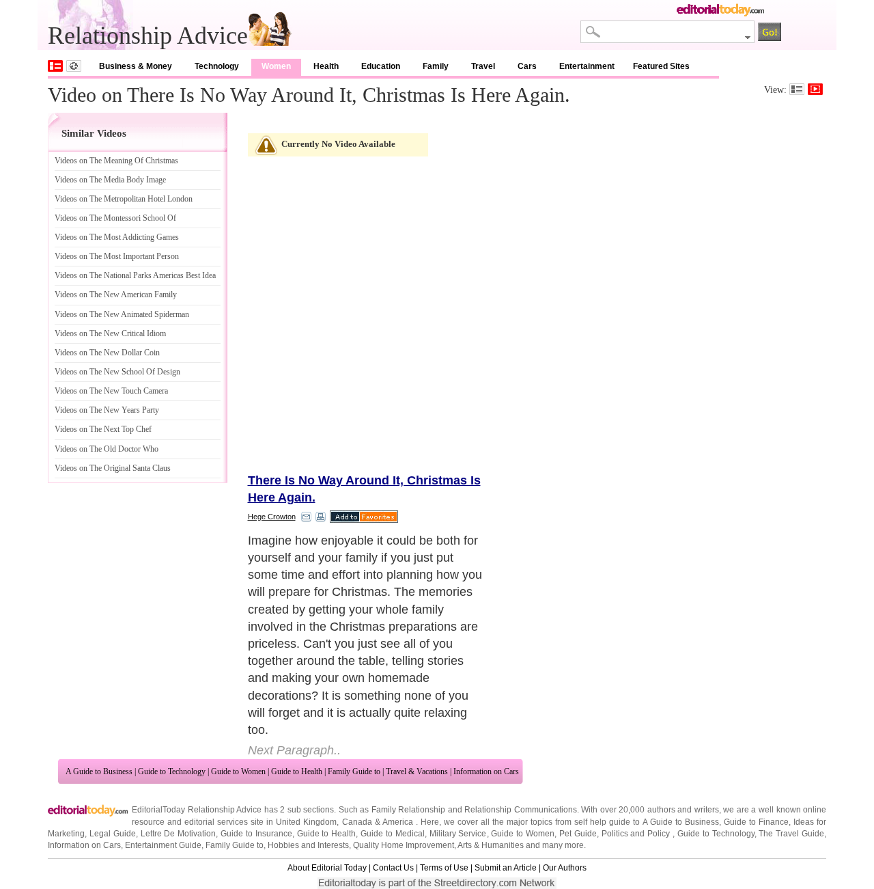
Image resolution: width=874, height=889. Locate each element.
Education (380, 66)
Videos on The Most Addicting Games (117, 237)
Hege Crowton (272, 516)
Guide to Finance (756, 822)
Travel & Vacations (417, 771)
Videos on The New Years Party (107, 410)
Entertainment (587, 66)
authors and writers (683, 810)
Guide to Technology (172, 771)
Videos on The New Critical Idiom (110, 333)
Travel (483, 66)
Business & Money (135, 66)
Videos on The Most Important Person (117, 256)
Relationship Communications (520, 810)
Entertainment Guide (163, 845)
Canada (357, 822)
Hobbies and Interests (308, 845)
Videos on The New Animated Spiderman (122, 314)
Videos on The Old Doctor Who (106, 449)
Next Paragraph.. (294, 750)
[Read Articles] (796, 89)
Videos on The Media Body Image (110, 179)
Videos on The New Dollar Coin (107, 352)
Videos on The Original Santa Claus (113, 468)
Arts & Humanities (490, 845)
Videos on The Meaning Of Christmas (116, 160)
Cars (527, 66)
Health (326, 66)
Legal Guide (112, 833)
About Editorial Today (327, 868)
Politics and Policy (637, 833)
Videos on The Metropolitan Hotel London (124, 199)
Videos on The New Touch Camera (111, 391)
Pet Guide (578, 833)
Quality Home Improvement (403, 845)
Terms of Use (444, 868)
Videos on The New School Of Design (117, 372)
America (397, 822)
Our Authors (565, 868)
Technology (217, 66)
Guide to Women (238, 771)
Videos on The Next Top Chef (103, 429)
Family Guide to (354, 771)
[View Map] (73, 66)
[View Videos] (815, 89)
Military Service (458, 833)
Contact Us (393, 868)
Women (276, 66)
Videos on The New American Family (116, 294)
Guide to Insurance (256, 833)
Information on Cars (486, 771)
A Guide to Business (99, 771)
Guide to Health (296, 771)
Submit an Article (506, 868)
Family (436, 66)
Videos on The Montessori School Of (115, 218)
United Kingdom (306, 822)
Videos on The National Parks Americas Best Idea (135, 275)
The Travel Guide (791, 833)
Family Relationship (408, 810)
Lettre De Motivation (178, 833)
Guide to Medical (393, 833)
